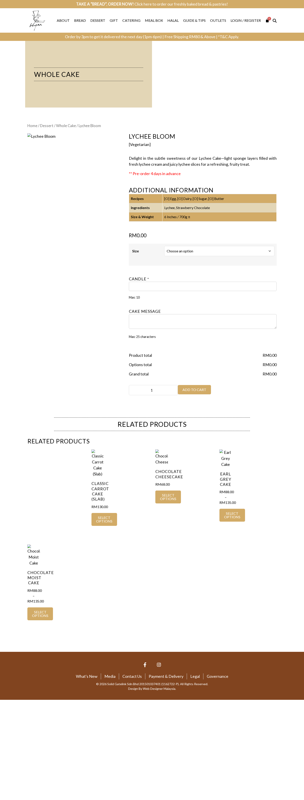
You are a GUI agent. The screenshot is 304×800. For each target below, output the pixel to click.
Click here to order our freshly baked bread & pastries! (181, 4)
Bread (80, 20)
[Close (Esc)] (34, 731)
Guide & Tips (194, 20)
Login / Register (246, 20)
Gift (114, 20)
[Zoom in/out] (4, 731)
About (63, 20)
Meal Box (154, 20)
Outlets (218, 20)
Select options (104, 519)
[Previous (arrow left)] (4, 738)
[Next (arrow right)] (14, 738)
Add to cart (194, 389)
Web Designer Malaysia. (159, 688)
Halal (173, 20)
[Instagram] (159, 665)
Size (135, 251)
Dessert (97, 20)
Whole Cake (57, 74)
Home (32, 126)
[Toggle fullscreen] (14, 731)
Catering (131, 20)
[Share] (24, 731)
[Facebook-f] (145, 665)
